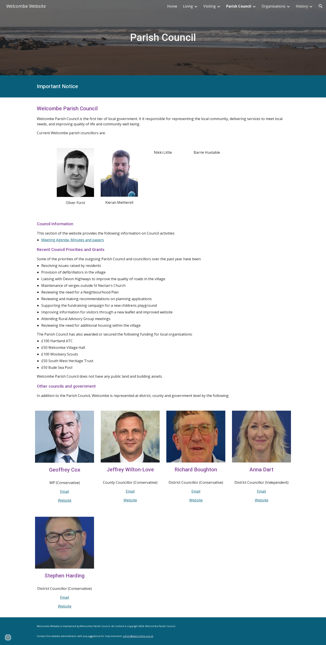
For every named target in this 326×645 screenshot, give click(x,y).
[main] (163, 38)
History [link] (302, 6)
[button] (320, 6)
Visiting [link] (209, 6)
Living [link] (188, 6)
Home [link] (172, 6)
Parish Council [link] (238, 6)
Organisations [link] (273, 6)
